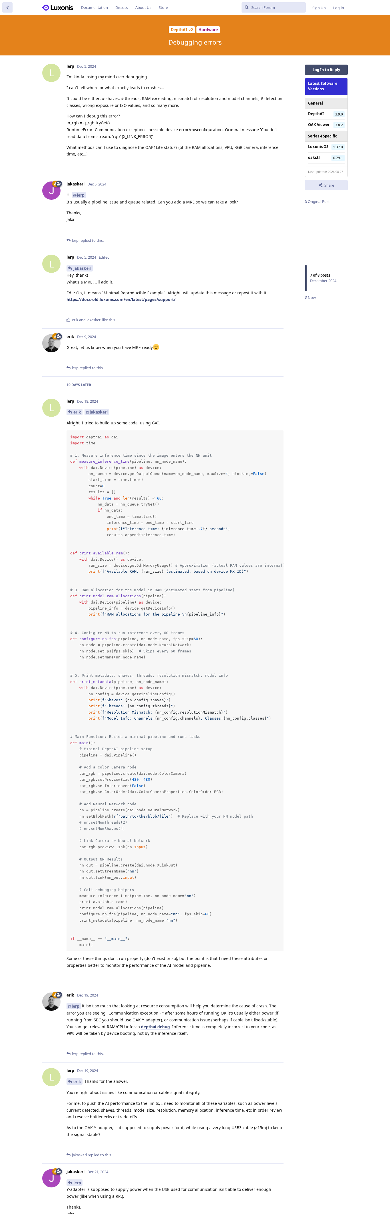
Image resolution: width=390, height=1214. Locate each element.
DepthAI (316, 113)
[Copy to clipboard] (278, 435)
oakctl (314, 157)
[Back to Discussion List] (7, 7)
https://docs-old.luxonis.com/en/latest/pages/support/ (121, 299)
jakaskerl (82, 268)
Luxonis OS (318, 146)
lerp (77, 1182)
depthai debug (155, 1026)
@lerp (79, 195)
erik (77, 412)
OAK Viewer (319, 124)
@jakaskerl (97, 412)
